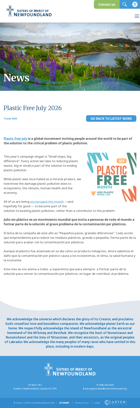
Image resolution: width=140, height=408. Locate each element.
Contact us (106, 4)
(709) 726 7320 (106, 385)
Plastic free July (15, 138)
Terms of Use (82, 402)
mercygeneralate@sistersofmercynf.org (106, 388)
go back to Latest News (111, 118)
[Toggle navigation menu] (137, 16)
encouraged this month (47, 201)
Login (97, 402)
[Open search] (125, 4)
